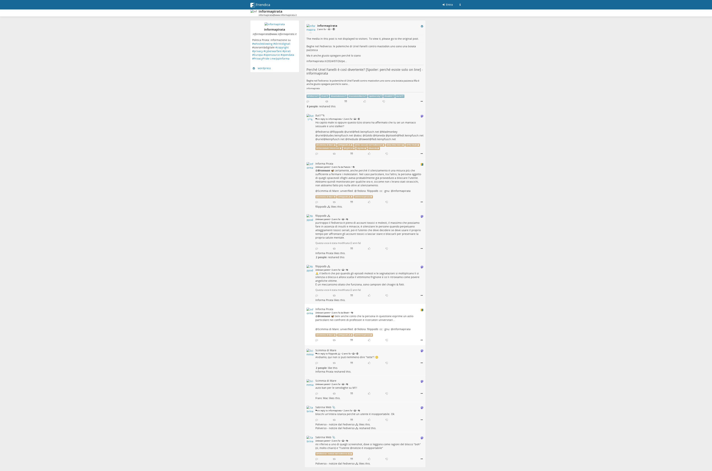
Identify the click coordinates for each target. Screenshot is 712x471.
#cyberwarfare (272, 51)
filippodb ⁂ (345, 145)
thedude (353, 139)
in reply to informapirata (329, 119)
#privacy (257, 51)
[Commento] (308, 101)
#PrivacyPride (260, 58)
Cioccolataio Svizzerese (328, 148)
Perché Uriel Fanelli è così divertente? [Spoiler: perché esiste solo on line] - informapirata (364, 71)
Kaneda (380, 135)
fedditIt (388, 96)
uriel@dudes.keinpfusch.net (335, 135)
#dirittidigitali (281, 43)
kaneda (373, 148)
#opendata (287, 55)
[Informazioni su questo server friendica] (460, 4)
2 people (321, 257)
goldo (361, 148)
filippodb (338, 131)
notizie (356, 448)
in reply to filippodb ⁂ (328, 353)
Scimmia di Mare (326, 145)
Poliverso (313, 96)
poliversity (375, 96)
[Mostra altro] (422, 101)
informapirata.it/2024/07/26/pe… (326, 61)
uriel (399, 96)
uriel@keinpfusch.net (331, 139)
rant (324, 96)
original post (410, 38)
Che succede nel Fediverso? (369, 145)
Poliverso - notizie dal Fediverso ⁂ (336, 424)
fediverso (323, 131)
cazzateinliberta (357, 96)
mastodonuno (338, 96)
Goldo (368, 135)
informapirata (313, 88)
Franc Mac (321, 398)
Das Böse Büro (395, 145)
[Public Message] (334, 29)
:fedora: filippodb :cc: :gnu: (373, 191)
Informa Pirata (324, 253)
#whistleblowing (262, 43)
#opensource (271, 55)
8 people (312, 106)
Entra (449, 4)
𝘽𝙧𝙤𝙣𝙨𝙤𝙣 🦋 (326, 170)
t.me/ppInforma (279, 58)
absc (359, 135)
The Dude (412, 145)
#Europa (257, 55)
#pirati (286, 51)
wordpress (264, 68)
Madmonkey (389, 131)
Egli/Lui (349, 148)
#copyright (282, 47)
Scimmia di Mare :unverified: (336, 191)
